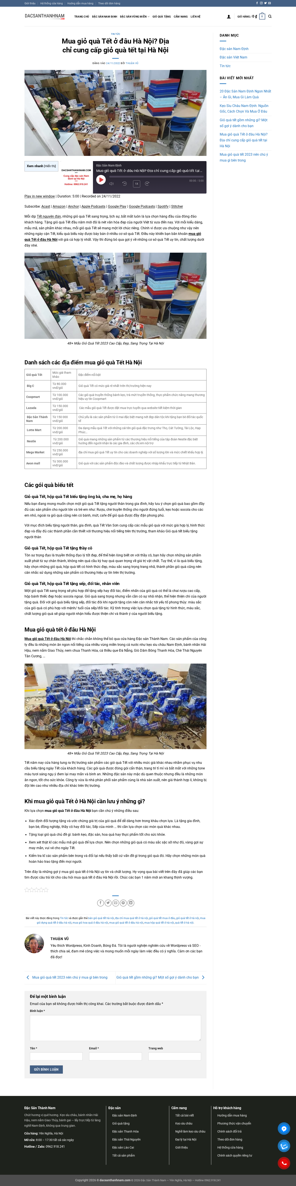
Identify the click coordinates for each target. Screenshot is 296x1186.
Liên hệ (196, 16)
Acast (45, 206)
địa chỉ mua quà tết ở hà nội (131, 918)
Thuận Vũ (132, 63)
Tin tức (115, 34)
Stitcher (177, 206)
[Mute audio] (113, 183)
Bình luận (37, 1011)
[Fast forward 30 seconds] (149, 183)
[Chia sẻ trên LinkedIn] (130, 903)
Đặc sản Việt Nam (233, 57)
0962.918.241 (55, 1147)
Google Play (117, 206)
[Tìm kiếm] (270, 16)
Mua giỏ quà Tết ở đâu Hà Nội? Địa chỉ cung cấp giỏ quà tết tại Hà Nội (244, 140)
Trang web (155, 1048)
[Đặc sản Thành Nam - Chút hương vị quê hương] (46, 16)
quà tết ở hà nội (184, 922)
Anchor (73, 206)
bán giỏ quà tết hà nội (101, 918)
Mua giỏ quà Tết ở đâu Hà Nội (47, 639)
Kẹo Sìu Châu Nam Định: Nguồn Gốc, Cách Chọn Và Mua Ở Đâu (244, 109)
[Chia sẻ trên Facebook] (100, 903)
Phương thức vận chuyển (234, 1123)
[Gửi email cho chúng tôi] (269, 3)
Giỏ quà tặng (162, 16)
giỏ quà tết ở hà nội (187, 918)
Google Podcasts (142, 206)
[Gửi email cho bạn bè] (115, 903)
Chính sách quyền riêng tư (234, 1155)
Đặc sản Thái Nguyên (126, 1139)
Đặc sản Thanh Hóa (125, 1131)
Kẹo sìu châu (183, 1123)
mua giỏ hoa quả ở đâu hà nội (90, 922)
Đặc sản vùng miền (133, 16)
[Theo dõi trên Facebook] (257, 3)
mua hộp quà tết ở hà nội (159, 922)
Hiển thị (50, 166)
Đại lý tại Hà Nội (185, 1139)
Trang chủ (81, 16)
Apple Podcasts (93, 206)
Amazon (59, 206)
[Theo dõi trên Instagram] (261, 3)
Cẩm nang (181, 16)
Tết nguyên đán (49, 216)
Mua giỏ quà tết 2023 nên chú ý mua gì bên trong (69, 977)
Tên (33, 1048)
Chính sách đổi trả (229, 1131)
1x (136, 183)
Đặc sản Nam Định (104, 16)
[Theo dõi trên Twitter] (265, 3)
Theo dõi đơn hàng (109, 3)
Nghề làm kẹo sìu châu (190, 1131)
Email (94, 1048)
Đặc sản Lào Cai (123, 1147)
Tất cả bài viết (184, 1115)
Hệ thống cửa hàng (51, 3)
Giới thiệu (30, 3)
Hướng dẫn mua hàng (80, 3)
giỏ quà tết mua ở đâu (162, 918)
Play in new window (39, 196)
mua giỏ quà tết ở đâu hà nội (126, 922)
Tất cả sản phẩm (123, 1155)
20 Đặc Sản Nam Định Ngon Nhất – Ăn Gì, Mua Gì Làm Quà (245, 94)
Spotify (163, 206)
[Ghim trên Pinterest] (123, 903)
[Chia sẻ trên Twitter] (108, 903)
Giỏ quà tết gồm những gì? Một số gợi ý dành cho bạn (158, 977)
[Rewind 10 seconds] (125, 183)
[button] (229, 16)
